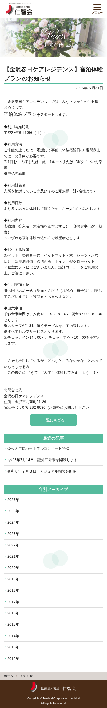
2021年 (13, 556)
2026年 (13, 500)
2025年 (13, 511)
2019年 (13, 579)
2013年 (13, 647)
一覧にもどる (53, 420)
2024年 (13, 522)
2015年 (13, 624)
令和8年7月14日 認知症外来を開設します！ (44, 460)
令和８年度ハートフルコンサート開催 (38, 448)
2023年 (13, 534)
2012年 (13, 659)
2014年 (13, 636)
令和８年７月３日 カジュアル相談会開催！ (43, 471)
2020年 (13, 568)
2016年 (13, 613)
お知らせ (26, 676)
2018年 (13, 590)
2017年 (13, 602)
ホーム (8, 676)
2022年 (13, 545)
